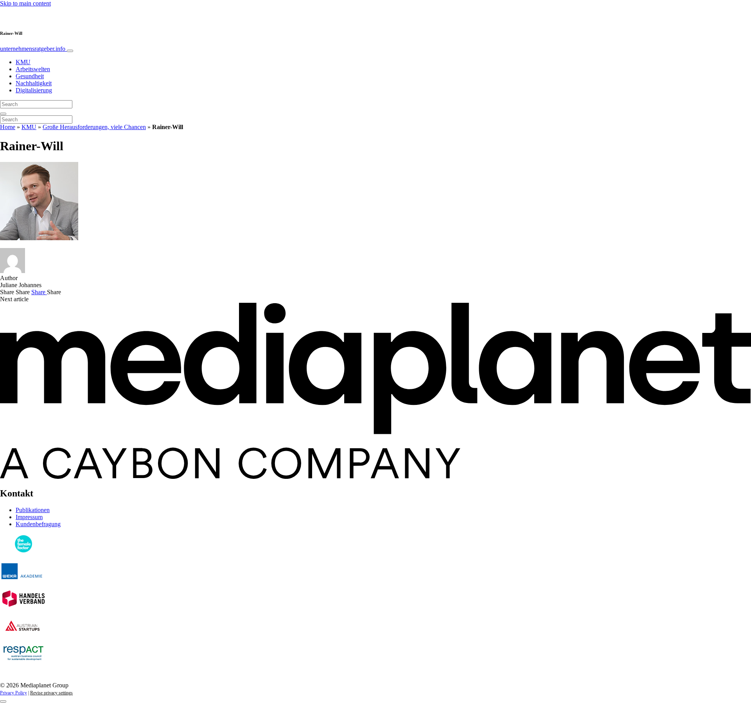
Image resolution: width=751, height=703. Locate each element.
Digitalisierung (34, 90)
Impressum (29, 517)
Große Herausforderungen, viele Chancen (94, 127)
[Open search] (3, 114)
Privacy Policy (13, 693)
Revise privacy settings (51, 693)
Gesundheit (30, 76)
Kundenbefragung (38, 524)
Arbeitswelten (33, 69)
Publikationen (33, 510)
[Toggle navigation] (70, 51)
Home (7, 127)
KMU (23, 62)
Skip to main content (25, 3)
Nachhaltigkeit (34, 83)
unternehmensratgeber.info (33, 48)
